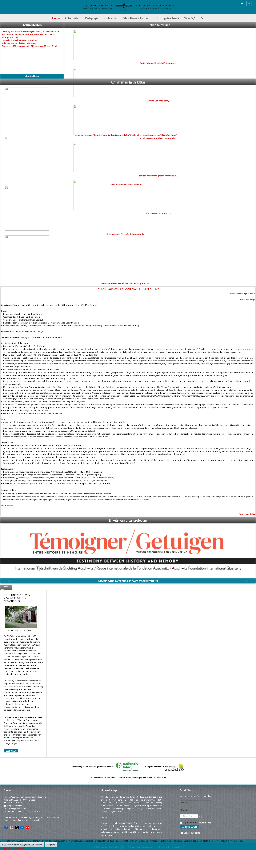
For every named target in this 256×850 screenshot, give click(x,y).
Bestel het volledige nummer (242, 293)
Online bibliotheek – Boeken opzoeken (19, 40)
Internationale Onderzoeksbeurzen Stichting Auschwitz (126, 283)
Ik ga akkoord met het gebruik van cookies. (22, 844)
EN (249, 3)
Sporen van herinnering (158, 100)
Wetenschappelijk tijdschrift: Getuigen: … (158, 63)
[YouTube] (27, 827)
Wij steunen (4, 603)
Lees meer (11, 751)
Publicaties (110, 18)
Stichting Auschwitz (166, 18)
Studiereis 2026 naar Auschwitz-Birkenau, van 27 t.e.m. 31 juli (29, 46)
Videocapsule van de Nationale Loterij (19, 43)
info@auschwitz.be (14, 805)
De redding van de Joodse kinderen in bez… (158, 138)
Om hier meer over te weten (12, 848)
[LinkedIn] (22, 827)
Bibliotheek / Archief (135, 18)
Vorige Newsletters (191, 833)
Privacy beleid (205, 822)
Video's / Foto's (194, 18)
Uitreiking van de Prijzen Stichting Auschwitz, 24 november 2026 (30, 31)
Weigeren (51, 844)
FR (242, 3)
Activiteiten (72, 18)
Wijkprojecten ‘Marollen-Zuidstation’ (128, 580)
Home (56, 18)
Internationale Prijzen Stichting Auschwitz (125, 234)
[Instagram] (11, 827)
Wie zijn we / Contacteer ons (158, 213)
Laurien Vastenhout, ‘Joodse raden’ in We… (158, 175)
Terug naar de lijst (247, 299)
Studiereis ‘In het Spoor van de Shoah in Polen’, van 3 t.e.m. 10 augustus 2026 (28, 36)
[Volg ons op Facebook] (6, 827)
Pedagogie (91, 18)
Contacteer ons (155, 797)
